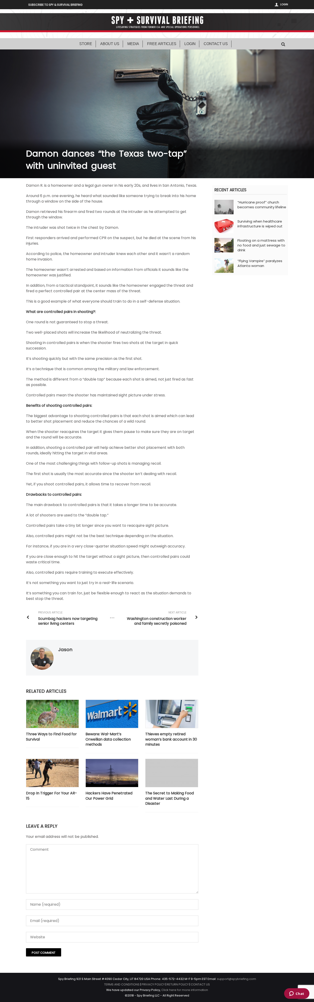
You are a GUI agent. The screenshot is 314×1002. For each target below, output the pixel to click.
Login (284, 4)
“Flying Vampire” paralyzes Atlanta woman (259, 263)
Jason (65, 649)
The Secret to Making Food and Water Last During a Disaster (169, 798)
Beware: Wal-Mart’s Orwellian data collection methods (108, 739)
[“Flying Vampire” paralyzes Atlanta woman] (224, 265)
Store (85, 44)
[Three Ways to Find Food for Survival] (52, 714)
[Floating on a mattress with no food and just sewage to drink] (224, 245)
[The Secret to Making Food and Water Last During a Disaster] (172, 773)
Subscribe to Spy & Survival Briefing (55, 5)
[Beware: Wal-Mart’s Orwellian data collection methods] (112, 714)
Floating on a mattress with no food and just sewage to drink (261, 245)
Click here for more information (184, 990)
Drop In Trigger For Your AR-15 (51, 796)
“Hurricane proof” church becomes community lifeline (261, 204)
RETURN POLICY (178, 984)
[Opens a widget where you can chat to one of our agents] (296, 994)
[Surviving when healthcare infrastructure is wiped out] (224, 226)
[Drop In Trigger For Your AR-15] (52, 773)
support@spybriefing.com (236, 979)
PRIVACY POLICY (153, 984)
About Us (109, 44)
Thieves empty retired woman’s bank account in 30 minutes (171, 739)
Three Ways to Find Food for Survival (51, 737)
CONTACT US (200, 984)
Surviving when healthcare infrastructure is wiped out (260, 224)
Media (133, 44)
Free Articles (161, 44)
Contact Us (216, 44)
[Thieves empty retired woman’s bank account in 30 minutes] (172, 714)
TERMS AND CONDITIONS (122, 984)
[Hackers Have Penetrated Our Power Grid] (112, 773)
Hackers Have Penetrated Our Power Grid (109, 796)
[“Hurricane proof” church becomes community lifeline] (224, 206)
